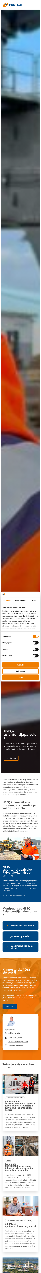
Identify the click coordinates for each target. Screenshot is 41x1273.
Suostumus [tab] (7, 600)
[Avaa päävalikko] (36, 5)
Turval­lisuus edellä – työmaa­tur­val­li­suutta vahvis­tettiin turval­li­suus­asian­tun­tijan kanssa (20, 1105)
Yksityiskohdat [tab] (20, 600)
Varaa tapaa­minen (15, 1045)
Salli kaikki (20, 665)
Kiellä (21, 677)
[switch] (36, 642)
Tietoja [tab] (33, 600)
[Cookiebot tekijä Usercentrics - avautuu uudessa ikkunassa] (29, 594)
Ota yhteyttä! (11, 758)
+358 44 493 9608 (15, 1038)
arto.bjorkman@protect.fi (18, 1041)
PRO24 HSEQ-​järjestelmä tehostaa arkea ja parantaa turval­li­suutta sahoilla (19, 1167)
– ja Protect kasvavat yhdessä (20, 1225)
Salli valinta (20, 671)
